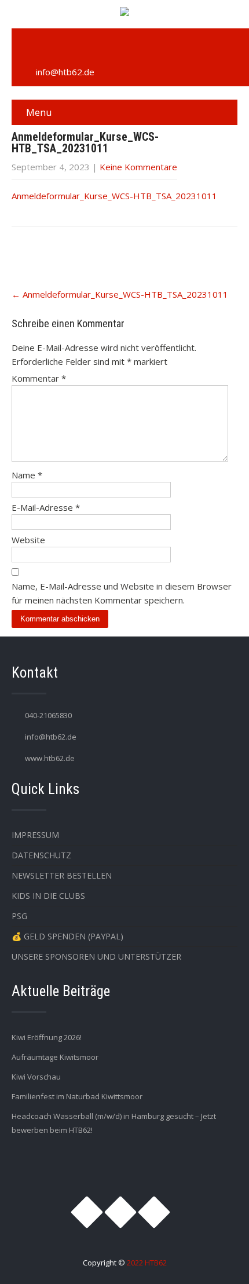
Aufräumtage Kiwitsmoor (55, 1057)
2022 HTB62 (147, 1262)
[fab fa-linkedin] (79, 47)
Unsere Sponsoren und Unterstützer (96, 956)
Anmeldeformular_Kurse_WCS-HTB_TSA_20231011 (114, 196)
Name (27, 475)
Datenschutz (41, 855)
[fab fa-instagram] (26, 47)
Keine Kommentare (138, 167)
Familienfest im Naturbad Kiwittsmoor (77, 1096)
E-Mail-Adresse (46, 507)
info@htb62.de (65, 72)
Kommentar (39, 378)
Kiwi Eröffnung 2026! (47, 1037)
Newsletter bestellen (62, 875)
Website (28, 540)
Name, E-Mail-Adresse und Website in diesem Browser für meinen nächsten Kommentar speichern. (122, 593)
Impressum (35, 834)
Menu (39, 112)
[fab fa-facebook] (53, 47)
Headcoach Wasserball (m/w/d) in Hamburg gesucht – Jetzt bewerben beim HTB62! (114, 1123)
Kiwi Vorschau (36, 1076)
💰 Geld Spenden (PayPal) (67, 936)
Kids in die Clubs (48, 895)
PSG (19, 915)
